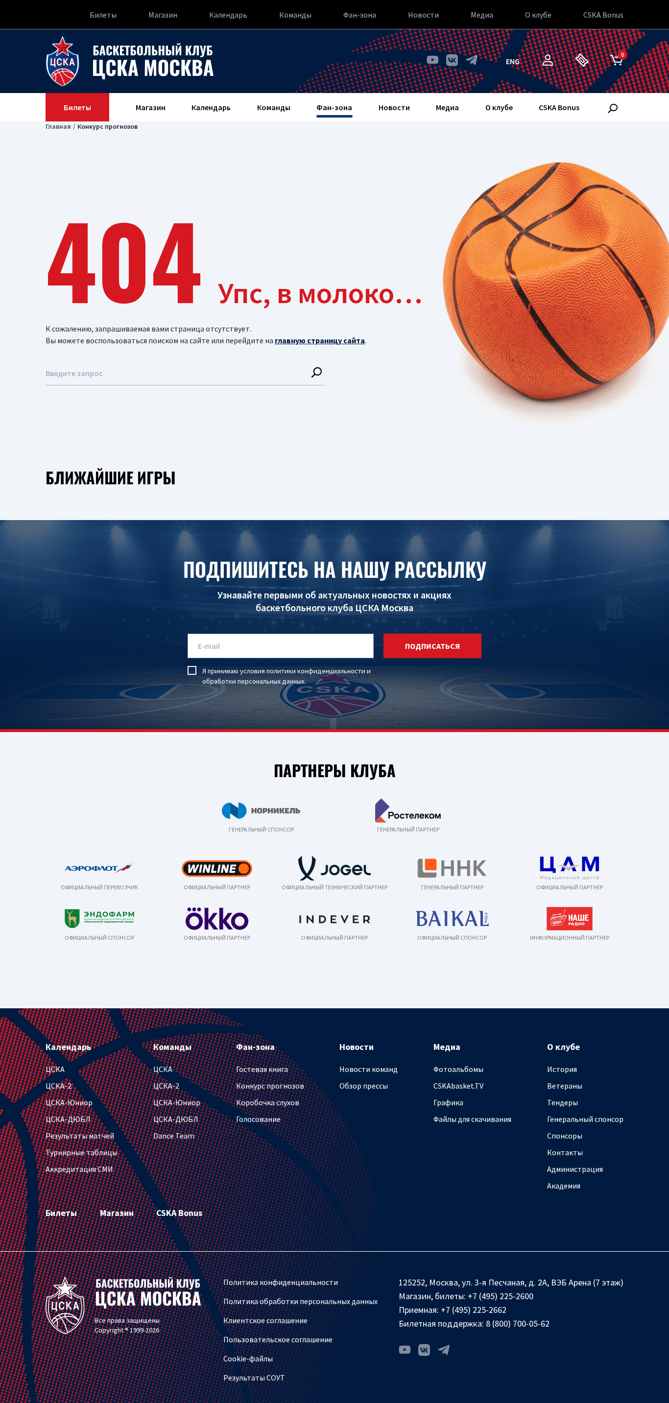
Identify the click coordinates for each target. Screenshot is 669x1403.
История (562, 1069)
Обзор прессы (363, 1086)
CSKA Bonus (603, 15)
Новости (423, 15)
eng (513, 61)
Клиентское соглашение (265, 1320)
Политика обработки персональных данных (300, 1301)
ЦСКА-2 (59, 1086)
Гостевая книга (262, 1069)
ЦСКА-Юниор (69, 1102)
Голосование (258, 1119)
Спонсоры (564, 1136)
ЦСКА (55, 1069)
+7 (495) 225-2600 (500, 1296)
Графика (448, 1102)
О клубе (538, 15)
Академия (563, 1185)
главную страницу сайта (320, 340)
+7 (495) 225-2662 (473, 1309)
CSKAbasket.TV (458, 1086)
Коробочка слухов (267, 1102)
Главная (58, 126)
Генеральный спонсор (585, 1119)
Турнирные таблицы (82, 1152)
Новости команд (368, 1069)
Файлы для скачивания (472, 1119)
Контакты (565, 1152)
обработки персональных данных (253, 681)
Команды (295, 15)
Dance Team (173, 1136)
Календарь (228, 15)
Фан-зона (359, 15)
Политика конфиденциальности (280, 1282)
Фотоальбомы (458, 1069)
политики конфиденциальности (315, 670)
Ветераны (564, 1086)
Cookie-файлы (248, 1358)
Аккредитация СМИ (79, 1169)
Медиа (482, 15)
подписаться (432, 646)
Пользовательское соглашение (278, 1339)
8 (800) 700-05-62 (518, 1323)
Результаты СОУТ (254, 1377)
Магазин (162, 15)
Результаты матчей (80, 1136)
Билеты (103, 15)
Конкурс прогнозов (270, 1086)
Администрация (575, 1169)
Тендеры (562, 1102)
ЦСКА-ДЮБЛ (68, 1119)
